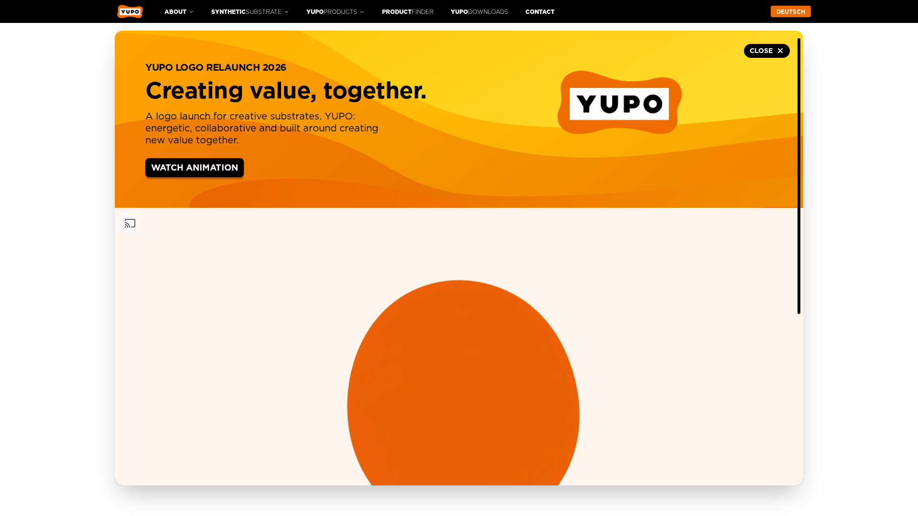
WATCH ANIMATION (194, 168)
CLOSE (761, 51)
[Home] (130, 11)
